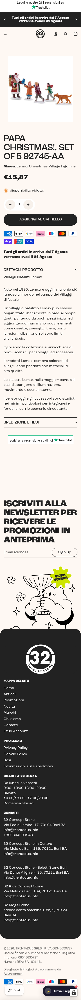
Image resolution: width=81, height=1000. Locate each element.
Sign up (64, 552)
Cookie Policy (15, 754)
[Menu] (5, 34)
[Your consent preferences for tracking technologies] (73, 992)
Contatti (11, 725)
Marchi (10, 713)
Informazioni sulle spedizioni (28, 766)
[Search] (66, 34)
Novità (9, 706)
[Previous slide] (5, 19)
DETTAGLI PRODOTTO (23, 270)
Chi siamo (12, 719)
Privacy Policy (16, 748)
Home (9, 688)
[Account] (56, 34)
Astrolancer (13, 973)
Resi (7, 760)
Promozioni (14, 700)
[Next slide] (76, 19)
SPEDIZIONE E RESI (21, 422)
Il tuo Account (16, 731)
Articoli (10, 694)
